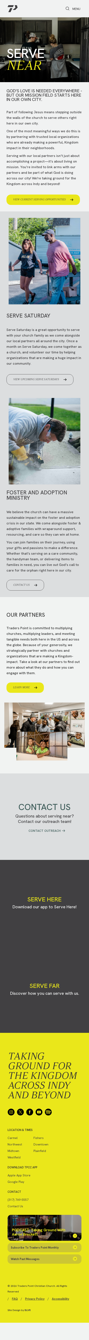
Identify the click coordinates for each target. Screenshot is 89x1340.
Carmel (13, 1138)
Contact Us (15, 1206)
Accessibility (60, 1299)
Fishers (38, 1138)
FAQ (15, 1299)
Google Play (16, 1182)
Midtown (13, 1151)
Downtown (40, 1144)
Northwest (15, 1144)
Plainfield (39, 1151)
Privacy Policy (34, 1299)
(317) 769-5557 (18, 1200)
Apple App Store (19, 1175)
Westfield (14, 1157)
